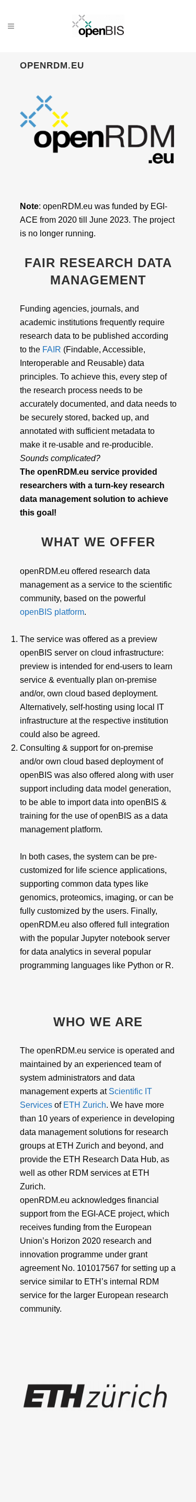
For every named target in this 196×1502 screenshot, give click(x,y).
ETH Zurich (84, 1104)
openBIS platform (52, 611)
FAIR (51, 349)
